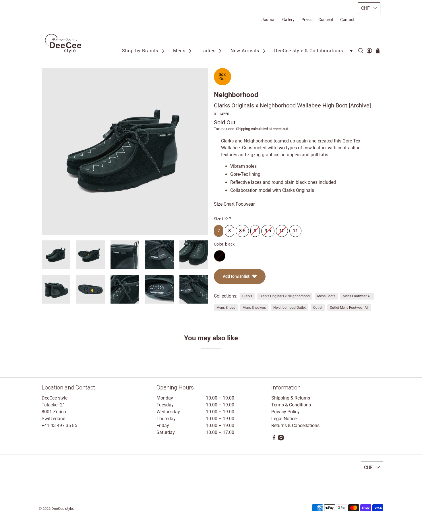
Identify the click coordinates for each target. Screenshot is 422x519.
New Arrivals (245, 50)
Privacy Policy (285, 411)
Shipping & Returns (290, 398)
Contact (347, 19)
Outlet (317, 308)
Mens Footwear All (357, 296)
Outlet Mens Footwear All (349, 308)
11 (295, 229)
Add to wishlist (236, 276)
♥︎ (351, 50)
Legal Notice (284, 418)
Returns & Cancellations (295, 425)
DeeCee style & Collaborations (308, 50)
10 (281, 229)
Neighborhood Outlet (289, 308)
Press (306, 19)
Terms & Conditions (291, 405)
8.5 (242, 229)
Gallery (288, 19)
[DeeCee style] (63, 43)
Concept (325, 19)
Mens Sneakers (254, 308)
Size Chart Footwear (234, 204)
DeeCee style (62, 508)
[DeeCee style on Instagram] (281, 439)
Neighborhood (236, 95)
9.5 (268, 229)
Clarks (247, 296)
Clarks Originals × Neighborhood (285, 296)
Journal (268, 19)
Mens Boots (326, 296)
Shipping (243, 129)
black (219, 256)
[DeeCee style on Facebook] (274, 439)
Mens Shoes (225, 308)
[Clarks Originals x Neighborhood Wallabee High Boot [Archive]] (125, 151)
